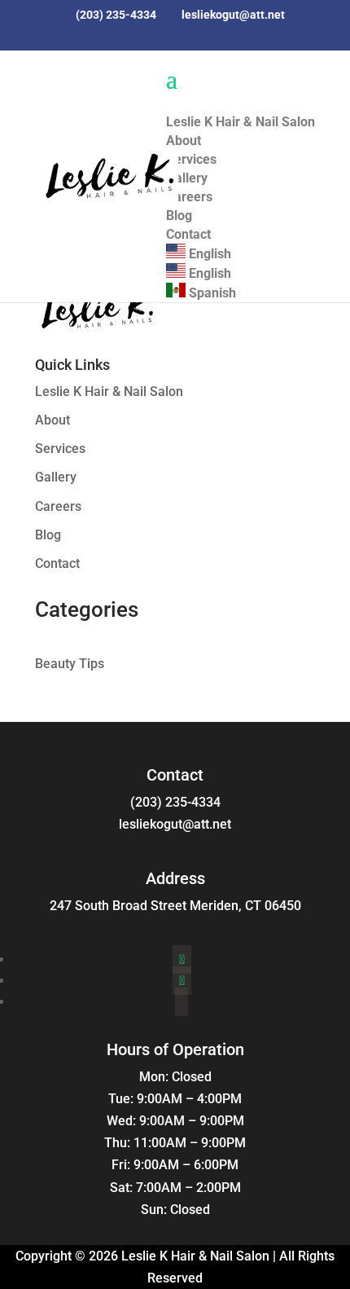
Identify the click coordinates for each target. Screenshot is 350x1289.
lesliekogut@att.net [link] (175, 824)
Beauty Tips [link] (69, 663)
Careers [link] (58, 506)
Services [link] (60, 448)
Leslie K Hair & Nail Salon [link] (109, 391)
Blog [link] (48, 535)
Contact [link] (57, 563)
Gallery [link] (56, 477)
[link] (108, 174)
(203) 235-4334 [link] (175, 802)
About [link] (52, 420)
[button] (156, 44)
